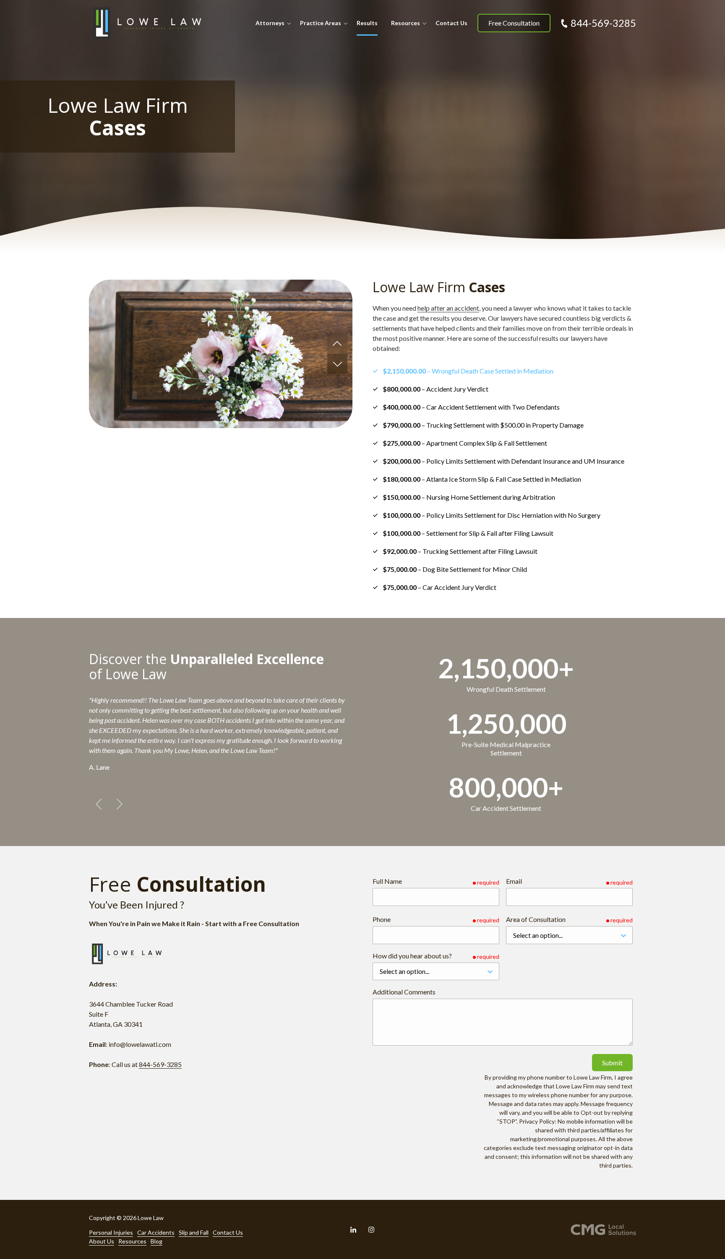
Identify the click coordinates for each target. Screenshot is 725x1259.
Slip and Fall (194, 1232)
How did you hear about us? (412, 956)
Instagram (371, 1229)
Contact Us (228, 1232)
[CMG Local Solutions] (603, 1229)
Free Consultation (514, 23)
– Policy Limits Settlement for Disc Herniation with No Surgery (491, 515)
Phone (382, 919)
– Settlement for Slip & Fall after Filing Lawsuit (468, 533)
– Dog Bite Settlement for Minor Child (455, 569)
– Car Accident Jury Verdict (439, 587)
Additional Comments (404, 992)
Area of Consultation (536, 919)
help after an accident (448, 308)
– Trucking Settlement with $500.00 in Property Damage (483, 425)
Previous (337, 344)
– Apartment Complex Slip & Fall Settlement (465, 443)
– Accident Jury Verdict (435, 389)
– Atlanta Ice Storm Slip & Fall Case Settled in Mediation (482, 479)
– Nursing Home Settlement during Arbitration (469, 497)
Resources (132, 1241)
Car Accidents (156, 1232)
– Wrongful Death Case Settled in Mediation (468, 371)
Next (337, 364)
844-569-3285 (603, 23)
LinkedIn (353, 1229)
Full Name (387, 881)
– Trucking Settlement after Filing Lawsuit (460, 551)
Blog (156, 1241)
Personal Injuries (111, 1232)
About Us (101, 1241)
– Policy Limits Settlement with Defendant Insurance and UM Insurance (503, 461)
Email (514, 881)
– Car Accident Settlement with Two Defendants (471, 407)
